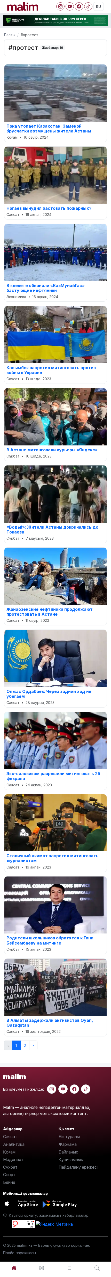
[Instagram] (60, 6)
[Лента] (69, 1268)
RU (98, 6)
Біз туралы (69, 1136)
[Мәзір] (42, 1268)
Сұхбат (10, 1167)
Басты (9, 35)
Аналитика (14, 1144)
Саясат (10, 1136)
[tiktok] (85, 1089)
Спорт (9, 1174)
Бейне (9, 1182)
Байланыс (68, 1152)
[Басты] (14, 1268)
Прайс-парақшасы (19, 1253)
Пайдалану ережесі (78, 1167)
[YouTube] (70, 6)
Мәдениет (13, 1159)
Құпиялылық (71, 1159)
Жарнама (68, 1144)
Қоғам (9, 1152)
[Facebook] (79, 6)
